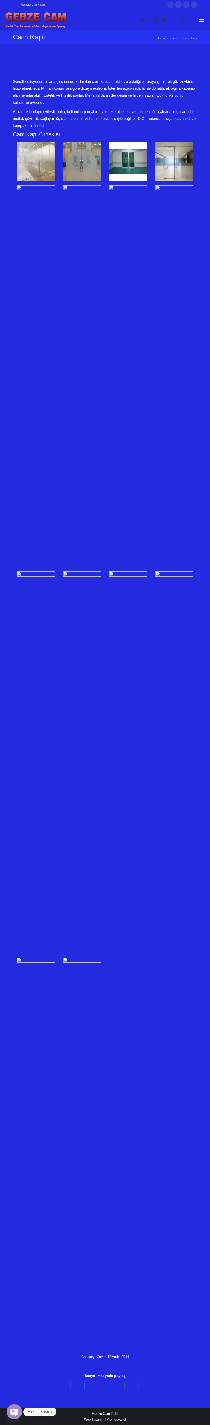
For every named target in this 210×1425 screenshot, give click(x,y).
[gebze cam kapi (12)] (174, 763)
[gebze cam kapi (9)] (36, 763)
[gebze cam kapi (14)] (82, 1149)
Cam (100, 1357)
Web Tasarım (94, 1419)
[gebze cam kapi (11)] (128, 763)
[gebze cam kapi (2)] (82, 161)
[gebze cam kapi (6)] (82, 377)
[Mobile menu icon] (201, 19)
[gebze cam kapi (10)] (82, 763)
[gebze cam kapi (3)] (128, 161)
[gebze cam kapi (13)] (36, 1149)
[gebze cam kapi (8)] (174, 377)
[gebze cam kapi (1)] (36, 161)
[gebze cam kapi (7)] (128, 377)
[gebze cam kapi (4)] (174, 161)
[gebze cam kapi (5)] (36, 377)
